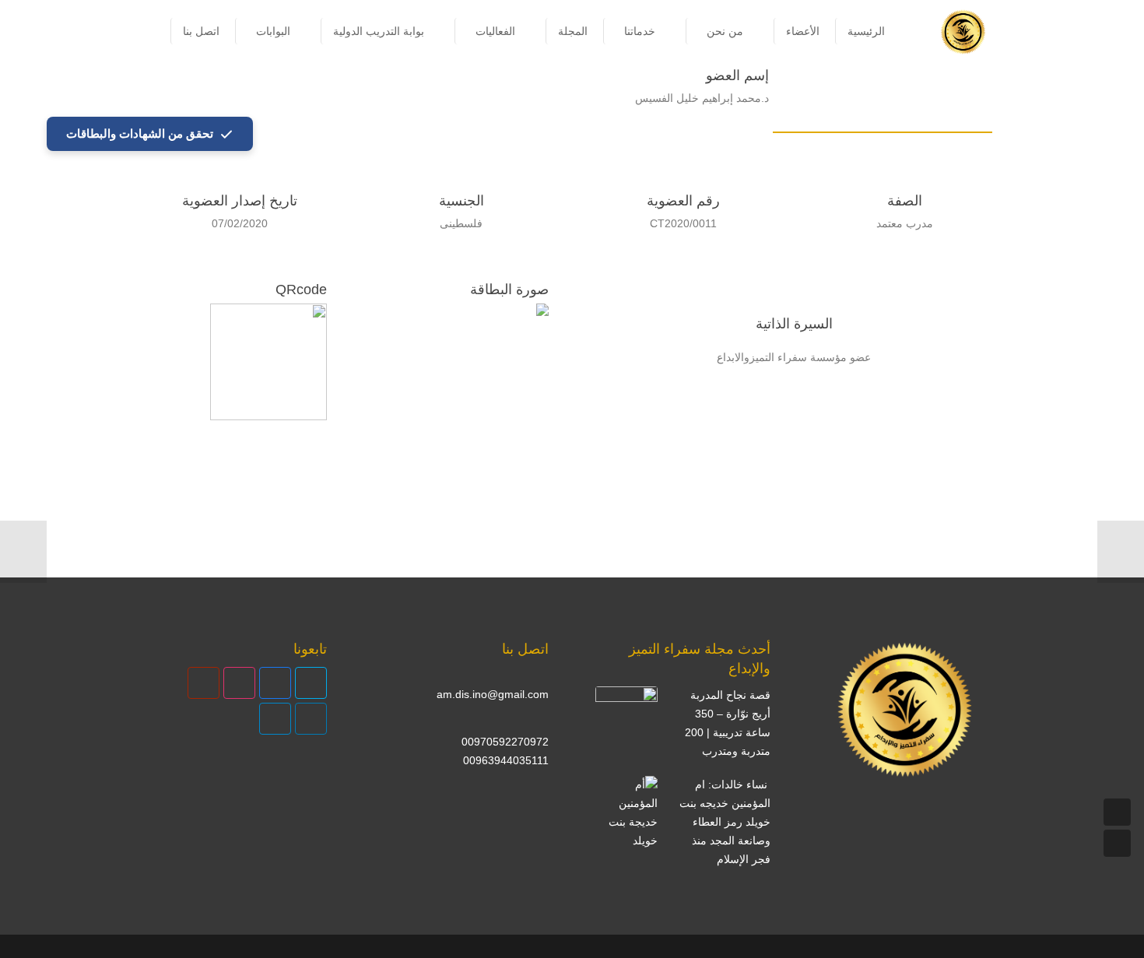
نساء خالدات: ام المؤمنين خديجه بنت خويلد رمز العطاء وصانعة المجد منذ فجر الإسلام (724, 821)
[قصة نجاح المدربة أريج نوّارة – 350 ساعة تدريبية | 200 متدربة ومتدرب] (626, 717)
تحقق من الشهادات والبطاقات (139, 133)
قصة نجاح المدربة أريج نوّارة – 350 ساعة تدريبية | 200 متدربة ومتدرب (727, 722)
